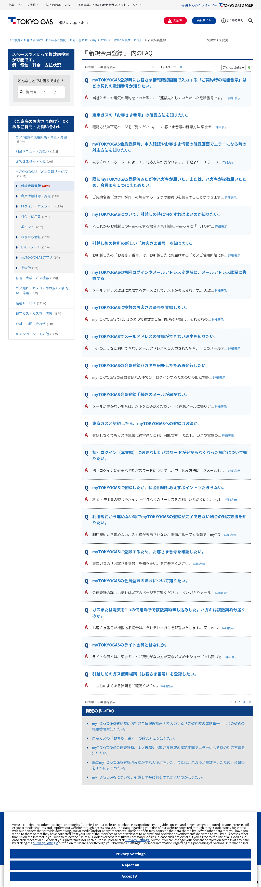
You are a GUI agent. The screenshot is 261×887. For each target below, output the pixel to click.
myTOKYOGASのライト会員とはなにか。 (130, 645)
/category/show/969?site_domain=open (12, 323)
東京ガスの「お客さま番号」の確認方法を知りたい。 (141, 115)
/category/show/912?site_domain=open (17, 226)
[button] (250, 20)
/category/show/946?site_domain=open (12, 303)
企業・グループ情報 (22, 5)
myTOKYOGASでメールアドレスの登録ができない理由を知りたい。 (155, 336)
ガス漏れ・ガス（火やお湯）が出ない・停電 (42, 290)
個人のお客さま (71, 23)
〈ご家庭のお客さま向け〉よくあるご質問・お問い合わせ (48, 40)
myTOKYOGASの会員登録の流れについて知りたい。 (140, 581)
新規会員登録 (35, 186)
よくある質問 (234, 20)
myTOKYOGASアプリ (40, 257)
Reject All (130, 865)
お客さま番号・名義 (35, 161)
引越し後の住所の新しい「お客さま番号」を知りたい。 (143, 243)
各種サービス (31, 303)
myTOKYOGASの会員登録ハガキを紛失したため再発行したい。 (151, 365)
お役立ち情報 (35, 237)
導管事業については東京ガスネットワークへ (108, 5)
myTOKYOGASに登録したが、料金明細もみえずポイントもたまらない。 (159, 487)
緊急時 (177, 20)
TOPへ (247, 803)
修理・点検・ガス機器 (37, 278)
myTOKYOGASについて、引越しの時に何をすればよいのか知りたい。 (157, 214)
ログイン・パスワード (42, 206)
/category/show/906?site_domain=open (12, 161)
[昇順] (249, 66)
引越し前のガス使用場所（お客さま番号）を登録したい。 (145, 674)
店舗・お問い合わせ (35, 323)
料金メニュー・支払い (37, 151)
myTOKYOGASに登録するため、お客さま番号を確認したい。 (149, 552)
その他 (29, 267)
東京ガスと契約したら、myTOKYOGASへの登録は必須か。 (147, 423)
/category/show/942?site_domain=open (12, 288)
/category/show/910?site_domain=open (12, 171)
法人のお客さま (56, 5)
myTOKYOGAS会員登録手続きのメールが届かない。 (140, 394)
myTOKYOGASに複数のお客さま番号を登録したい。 (140, 307)
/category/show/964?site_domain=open (12, 334)
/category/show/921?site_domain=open (12, 278)
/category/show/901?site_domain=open (12, 151)
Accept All (130, 876)
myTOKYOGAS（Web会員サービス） (117, 40)
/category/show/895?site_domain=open (12, 137)
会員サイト (204, 20)
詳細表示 (234, 98)
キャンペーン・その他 (37, 334)
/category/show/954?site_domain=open (12, 313)
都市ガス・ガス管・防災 (38, 313)
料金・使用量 (35, 216)
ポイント (32, 226)
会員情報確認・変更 (40, 196)
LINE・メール (35, 247)
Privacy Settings (131, 853)
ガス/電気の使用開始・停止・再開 (41, 139)
